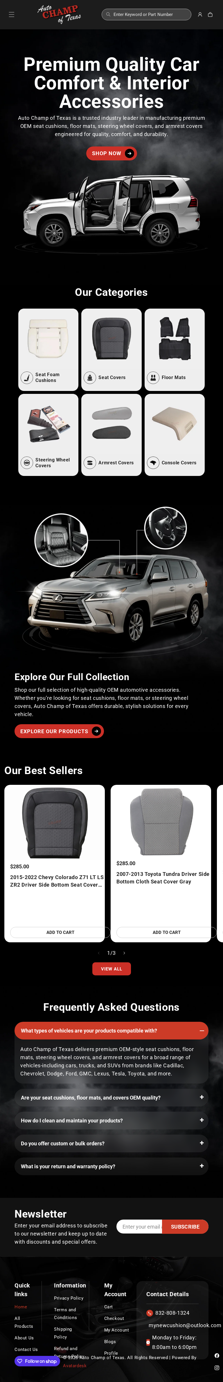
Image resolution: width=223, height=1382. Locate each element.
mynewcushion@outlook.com (171, 1325)
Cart (108, 1306)
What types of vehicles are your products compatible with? (89, 1031)
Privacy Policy (68, 1298)
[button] (11, 14)
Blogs (110, 1341)
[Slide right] (124, 953)
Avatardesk (75, 1365)
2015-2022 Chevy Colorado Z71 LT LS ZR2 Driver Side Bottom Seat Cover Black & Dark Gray (57, 881)
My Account (116, 1330)
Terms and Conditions (65, 1313)
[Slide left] (98, 953)
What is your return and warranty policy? (68, 1166)
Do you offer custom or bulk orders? (63, 1143)
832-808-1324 (172, 1313)
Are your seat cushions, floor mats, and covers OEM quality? (91, 1098)
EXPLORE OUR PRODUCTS (54, 731)
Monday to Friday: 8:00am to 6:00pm (174, 1342)
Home (21, 1306)
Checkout (114, 1318)
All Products (24, 1322)
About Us (24, 1338)
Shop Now (106, 153)
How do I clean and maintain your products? (72, 1120)
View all (111, 969)
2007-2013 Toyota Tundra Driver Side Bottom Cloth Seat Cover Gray (163, 878)
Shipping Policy (63, 1333)
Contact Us (26, 1349)
